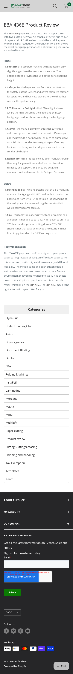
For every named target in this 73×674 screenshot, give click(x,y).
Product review (15, 439)
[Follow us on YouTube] (27, 631)
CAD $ (9, 612)
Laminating (13, 390)
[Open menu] (5, 6)
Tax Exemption (15, 463)
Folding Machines (17, 374)
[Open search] (55, 6)
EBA (8, 366)
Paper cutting (14, 431)
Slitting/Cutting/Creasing (21, 447)
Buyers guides (15, 342)
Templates (12, 471)
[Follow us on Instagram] (20, 631)
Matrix (10, 406)
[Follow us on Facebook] (6, 631)
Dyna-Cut (12, 318)
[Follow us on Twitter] (13, 631)
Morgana (11, 398)
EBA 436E (13, 33)
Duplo (10, 358)
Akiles (9, 334)
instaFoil (11, 382)
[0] (66, 6)
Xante (9, 479)
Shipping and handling (20, 455)
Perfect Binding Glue (19, 326)
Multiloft (11, 423)
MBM (9, 414)
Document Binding (18, 350)
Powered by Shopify (15, 666)
